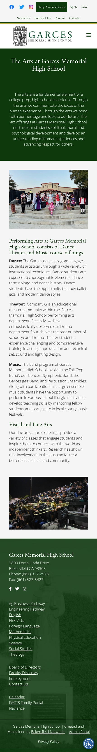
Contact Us (18, 684)
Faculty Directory (23, 672)
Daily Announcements (51, 7)
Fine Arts (16, 620)
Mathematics (20, 631)
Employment (20, 678)
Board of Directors (25, 667)
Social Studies (20, 648)
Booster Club (43, 18)
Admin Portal (79, 731)
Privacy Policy (48, 741)
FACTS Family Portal (26, 702)
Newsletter (23, 18)
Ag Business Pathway (27, 603)
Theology (17, 654)
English (15, 614)
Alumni (60, 18)
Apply (73, 7)
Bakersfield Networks (48, 731)
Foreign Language (24, 626)
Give (85, 7)
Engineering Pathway (27, 609)
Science (15, 643)
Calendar (75, 18)
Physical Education (25, 637)
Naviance (17, 708)
